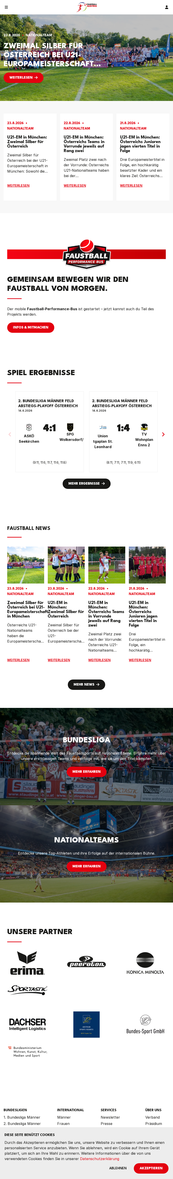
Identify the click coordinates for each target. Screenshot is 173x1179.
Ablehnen (118, 1168)
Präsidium (153, 1123)
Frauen (63, 1123)
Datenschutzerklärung (99, 1158)
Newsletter (110, 1117)
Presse (106, 1123)
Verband (152, 1117)
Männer (64, 1117)
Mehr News (84, 684)
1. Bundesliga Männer (22, 1117)
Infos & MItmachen (30, 327)
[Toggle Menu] (6, 7)
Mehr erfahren (87, 772)
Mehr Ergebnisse (84, 484)
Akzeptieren (151, 1168)
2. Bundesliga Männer (22, 1123)
